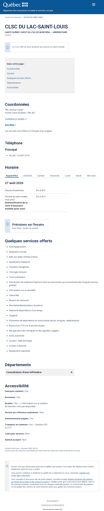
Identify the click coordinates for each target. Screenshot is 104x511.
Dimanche (55, 175)
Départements (14, 82)
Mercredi (92, 175)
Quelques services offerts (19, 78)
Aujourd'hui (12, 175)
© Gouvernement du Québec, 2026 (52, 509)
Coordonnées (13, 68)
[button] (40, 372)
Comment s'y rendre (15, 118)
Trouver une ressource (13, 17)
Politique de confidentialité (52, 505)
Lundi (68, 175)
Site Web (9, 124)
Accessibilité (12, 87)
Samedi (41, 175)
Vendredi (28, 175)
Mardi (79, 175)
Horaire (10, 73)
